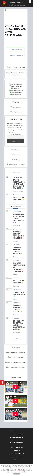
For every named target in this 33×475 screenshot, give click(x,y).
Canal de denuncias (17, 460)
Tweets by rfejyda (16, 377)
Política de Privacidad (17, 447)
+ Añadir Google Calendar (16, 49)
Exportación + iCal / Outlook (16, 55)
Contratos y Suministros (17, 442)
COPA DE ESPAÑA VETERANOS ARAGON (18, 235)
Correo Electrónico (16, 134)
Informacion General (17, 434)
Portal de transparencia (17, 431)
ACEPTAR (16, 473)
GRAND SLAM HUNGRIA (19, 282)
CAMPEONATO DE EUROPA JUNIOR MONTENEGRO (19, 218)
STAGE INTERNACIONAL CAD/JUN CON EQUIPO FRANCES (19, 184)
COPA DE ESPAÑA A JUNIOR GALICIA (17, 308)
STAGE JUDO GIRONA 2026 (19, 293)
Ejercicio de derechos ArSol (17, 453)
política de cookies (20, 470)
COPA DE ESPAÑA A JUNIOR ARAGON (17, 250)
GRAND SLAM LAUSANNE (19, 199)
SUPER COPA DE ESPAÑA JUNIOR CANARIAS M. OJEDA (19, 325)
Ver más (15, 338)
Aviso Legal (17, 450)
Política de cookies (17, 457)
